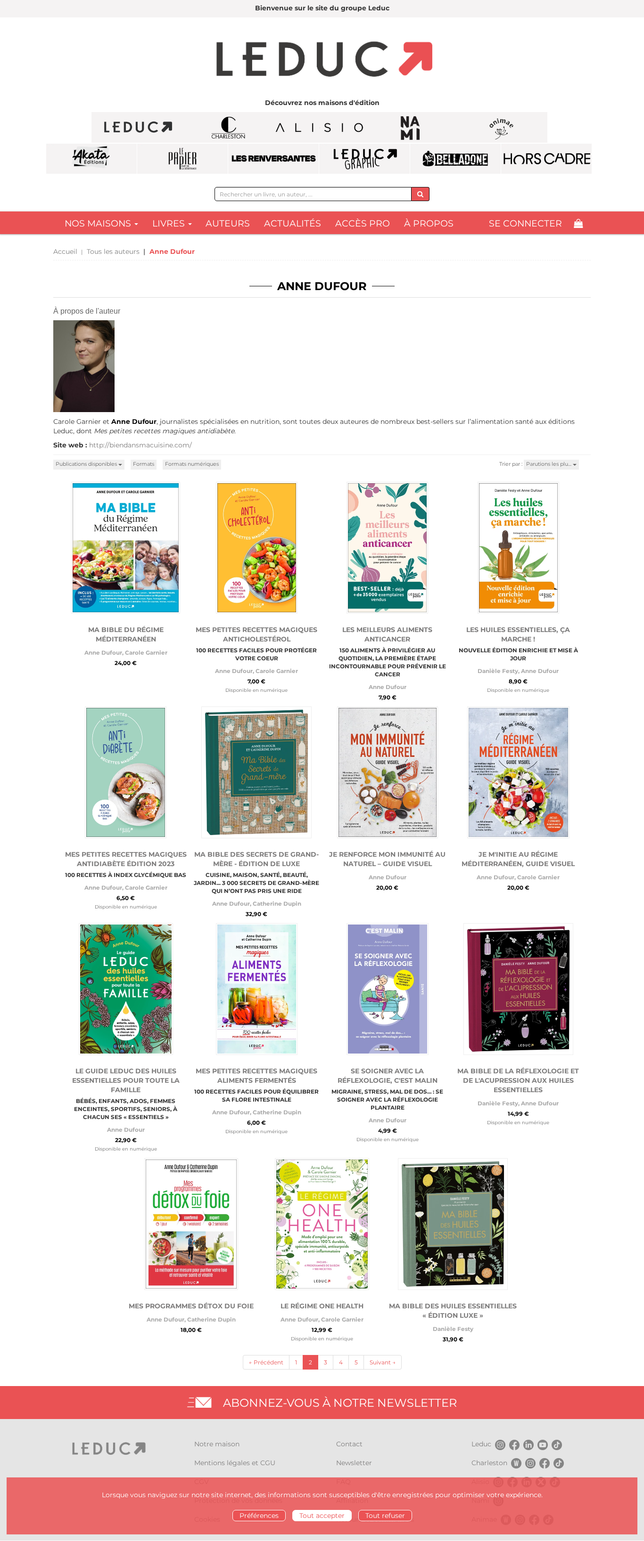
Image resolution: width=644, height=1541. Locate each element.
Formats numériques (192, 464)
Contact (349, 1444)
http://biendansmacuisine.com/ (140, 445)
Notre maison (216, 1444)
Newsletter (354, 1463)
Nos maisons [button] (99, 223)
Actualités (292, 223)
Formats (143, 464)
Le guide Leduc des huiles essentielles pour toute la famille (126, 1080)
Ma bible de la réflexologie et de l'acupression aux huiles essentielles (518, 1080)
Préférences (259, 1515)
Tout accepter (322, 1515)
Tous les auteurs (113, 251)
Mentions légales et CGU (234, 1463)
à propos (429, 223)
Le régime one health (322, 1306)
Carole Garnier (146, 652)
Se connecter (525, 223)
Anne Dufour (103, 652)
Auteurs (228, 223)
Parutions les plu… (549, 464)
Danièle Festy (498, 670)
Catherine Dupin (277, 903)
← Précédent (266, 1362)
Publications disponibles (87, 464)
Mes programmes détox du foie (191, 1306)
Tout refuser (385, 1515)
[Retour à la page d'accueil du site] (322, 60)
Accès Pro (362, 223)
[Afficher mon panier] (578, 223)
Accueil (65, 251)
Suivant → (383, 1362)
